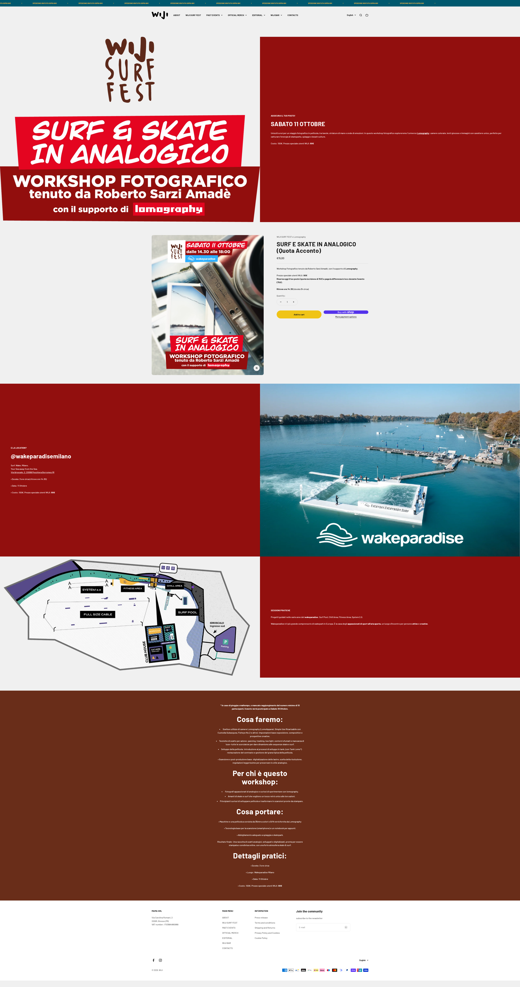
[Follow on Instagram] (160, 960)
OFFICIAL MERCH (236, 15)
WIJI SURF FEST (193, 15)
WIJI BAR (275, 15)
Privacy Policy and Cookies (267, 933)
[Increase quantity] (294, 302)
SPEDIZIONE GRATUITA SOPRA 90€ (25, 3)
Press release (261, 917)
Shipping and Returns (265, 927)
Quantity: (281, 295)
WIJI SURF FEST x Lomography (291, 236)
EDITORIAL (257, 15)
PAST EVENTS (213, 15)
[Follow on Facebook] (153, 960)
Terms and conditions (265, 922)
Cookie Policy (261, 938)
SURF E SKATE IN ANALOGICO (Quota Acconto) (316, 247)
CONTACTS (292, 15)
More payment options (346, 316)
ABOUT (176, 15)
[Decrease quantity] (281, 302)
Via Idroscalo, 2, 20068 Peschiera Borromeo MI (32, 472)
